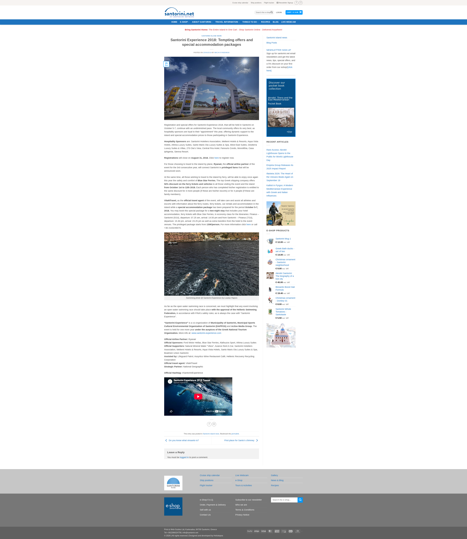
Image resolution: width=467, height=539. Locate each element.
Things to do (249, 22)
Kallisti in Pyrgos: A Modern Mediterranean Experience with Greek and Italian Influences (279, 190)
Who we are (241, 505)
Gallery (274, 475)
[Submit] (271, 12)
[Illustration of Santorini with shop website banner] (281, 335)
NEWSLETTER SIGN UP (278, 50)
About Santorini (201, 22)
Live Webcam (288, 22)
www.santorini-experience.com (206, 333)
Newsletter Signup (286, 3)
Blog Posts (271, 43)
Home (174, 22)
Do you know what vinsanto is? (183, 440)
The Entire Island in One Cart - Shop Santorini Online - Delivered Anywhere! (233, 29)
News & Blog (277, 480)
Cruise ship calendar (240, 3)
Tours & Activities (243, 485)
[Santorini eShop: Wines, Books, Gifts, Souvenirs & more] (182, 12)
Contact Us (205, 515)
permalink (235, 434)
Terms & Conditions (244, 510)
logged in (184, 457)
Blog (275, 22)
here (216, 158)
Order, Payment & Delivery (213, 505)
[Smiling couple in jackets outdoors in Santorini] (281, 213)
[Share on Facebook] (209, 424)
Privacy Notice (242, 515)
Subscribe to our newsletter (248, 500)
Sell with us (205, 510)
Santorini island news (212, 36)
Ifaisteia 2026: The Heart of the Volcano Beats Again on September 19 (279, 177)
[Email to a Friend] (214, 424)
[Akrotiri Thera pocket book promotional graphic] (281, 107)
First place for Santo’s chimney (239, 440)
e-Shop (184, 22)
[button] (279, 12)
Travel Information (226, 22)
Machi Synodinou (222, 52)
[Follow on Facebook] (296, 3)
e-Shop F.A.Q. (207, 500)
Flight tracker (269, 3)
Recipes (265, 22)
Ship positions (256, 3)
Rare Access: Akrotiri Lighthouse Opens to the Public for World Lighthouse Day (279, 155)
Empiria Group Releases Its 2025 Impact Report (279, 167)
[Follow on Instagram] (301, 3)
